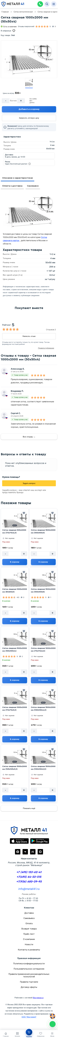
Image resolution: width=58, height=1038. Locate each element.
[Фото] (29, 59)
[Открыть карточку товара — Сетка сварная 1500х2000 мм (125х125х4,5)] (43, 699)
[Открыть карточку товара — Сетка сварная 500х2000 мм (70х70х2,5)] (14, 522)
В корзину (14, 562)
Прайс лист (29, 934)
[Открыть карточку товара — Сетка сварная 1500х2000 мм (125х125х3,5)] (14, 758)
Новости (29, 944)
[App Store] (19, 841)
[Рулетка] (52, 1016)
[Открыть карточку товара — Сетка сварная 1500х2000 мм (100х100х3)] (43, 522)
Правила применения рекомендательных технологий (28, 975)
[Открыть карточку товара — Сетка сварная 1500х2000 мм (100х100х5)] (43, 581)
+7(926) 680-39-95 (29, 881)
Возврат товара (29, 928)
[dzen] (40, 851)
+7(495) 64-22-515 (29, 876)
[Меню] (54, 4)
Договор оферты (29, 987)
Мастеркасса (38, 998)
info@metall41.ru (29, 889)
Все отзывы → (29, 437)
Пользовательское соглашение (29, 968)
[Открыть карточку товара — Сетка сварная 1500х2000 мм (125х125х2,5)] (43, 758)
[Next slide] (52, 59)
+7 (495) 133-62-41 (28, 872)
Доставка (29, 913)
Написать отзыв (29, 336)
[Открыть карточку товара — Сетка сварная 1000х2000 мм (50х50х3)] (14, 581)
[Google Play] (39, 841)
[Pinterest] (17, 851)
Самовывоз (33, 186)
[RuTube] (32, 851)
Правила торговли (29, 982)
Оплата (29, 923)
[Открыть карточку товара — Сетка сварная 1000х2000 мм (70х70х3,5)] (14, 699)
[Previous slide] (5, 59)
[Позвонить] (40, 4)
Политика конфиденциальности (29, 963)
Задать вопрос (29, 483)
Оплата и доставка (12, 186)
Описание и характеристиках (17, 178)
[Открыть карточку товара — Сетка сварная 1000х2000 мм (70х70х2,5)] (43, 640)
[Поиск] (47, 4)
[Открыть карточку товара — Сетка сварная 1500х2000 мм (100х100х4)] (14, 640)
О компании (29, 939)
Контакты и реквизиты (29, 949)
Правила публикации (46, 348)
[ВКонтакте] (25, 851)
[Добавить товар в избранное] (24, 513)
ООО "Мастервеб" (29, 1017)
